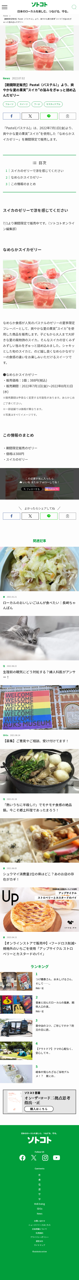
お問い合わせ (39, 1220)
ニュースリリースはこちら (39, 1224)
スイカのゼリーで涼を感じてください (37, 170)
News (39, 1213)
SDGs (39, 1208)
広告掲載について (39, 1229)
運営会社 (39, 1241)
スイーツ (24, 104)
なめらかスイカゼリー (26, 177)
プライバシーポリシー (39, 1237)
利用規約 (39, 1233)
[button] (11, 116)
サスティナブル (53, 104)
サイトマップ (39, 1245)
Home (5, 15)
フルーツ (9, 104)
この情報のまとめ (23, 184)
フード (37, 104)
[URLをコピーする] (67, 116)
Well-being (39, 1203)
